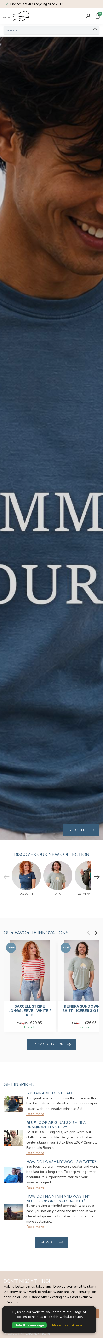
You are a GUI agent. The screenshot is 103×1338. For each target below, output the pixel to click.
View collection (48, 1044)
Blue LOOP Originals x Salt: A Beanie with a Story (56, 1124)
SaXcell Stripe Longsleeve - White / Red (29, 1010)
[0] (97, 16)
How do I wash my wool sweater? (61, 1161)
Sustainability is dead (49, 1093)
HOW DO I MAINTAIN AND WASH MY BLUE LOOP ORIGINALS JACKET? (58, 1198)
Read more (35, 1114)
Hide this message (29, 1325)
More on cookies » (67, 1325)
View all (48, 1242)
